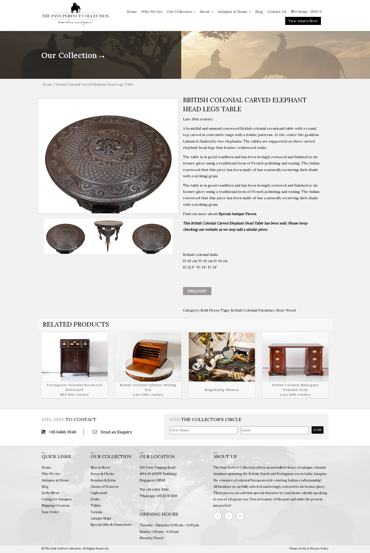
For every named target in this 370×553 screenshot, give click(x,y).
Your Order (50, 512)
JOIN (317, 430)
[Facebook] (218, 516)
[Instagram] (230, 516)
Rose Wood (285, 310)
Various (96, 512)
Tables (96, 505)
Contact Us (276, 11)
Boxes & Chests (102, 474)
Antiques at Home (232, 11)
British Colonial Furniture (253, 310)
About (205, 11)
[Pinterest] (241, 516)
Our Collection (180, 11)
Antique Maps (101, 518)
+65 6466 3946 (62, 431)
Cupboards (99, 493)
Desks (95, 499)
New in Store (100, 467)
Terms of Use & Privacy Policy (308, 548)
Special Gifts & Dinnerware (111, 525)
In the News (50, 493)
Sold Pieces (210, 310)
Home (132, 11)
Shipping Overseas (55, 505)
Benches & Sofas (103, 480)
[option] (108, 156)
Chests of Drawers (105, 487)
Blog (259, 11)
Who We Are (152, 11)
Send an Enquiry (116, 431)
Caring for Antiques (57, 499)
